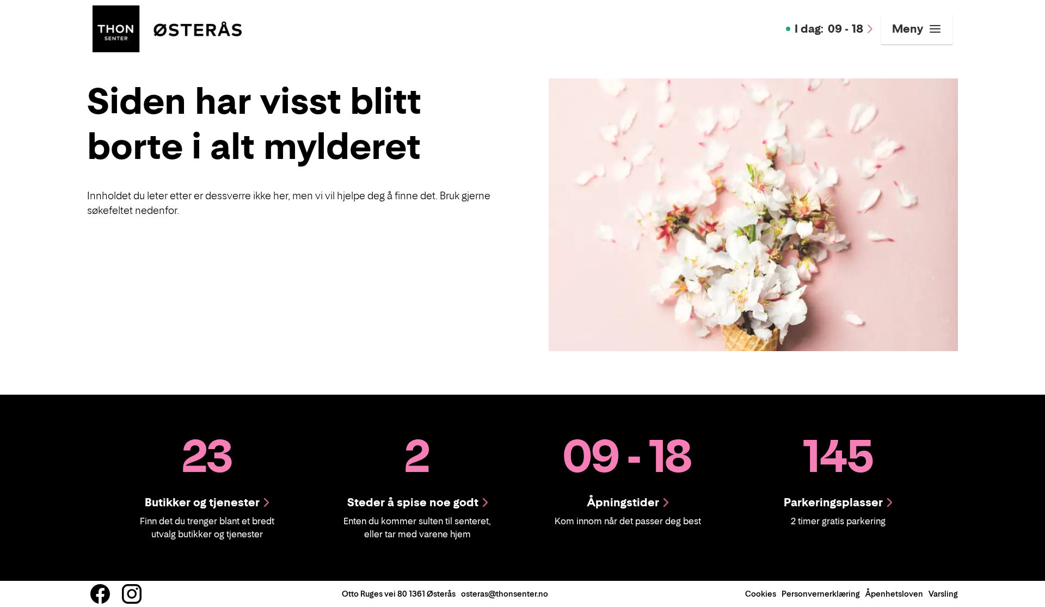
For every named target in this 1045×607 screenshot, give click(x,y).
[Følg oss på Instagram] (132, 594)
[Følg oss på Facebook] (100, 594)
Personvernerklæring (821, 593)
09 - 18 (829, 28)
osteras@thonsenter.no (504, 593)
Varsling (943, 593)
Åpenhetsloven (894, 593)
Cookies (760, 593)
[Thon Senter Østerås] (167, 27)
